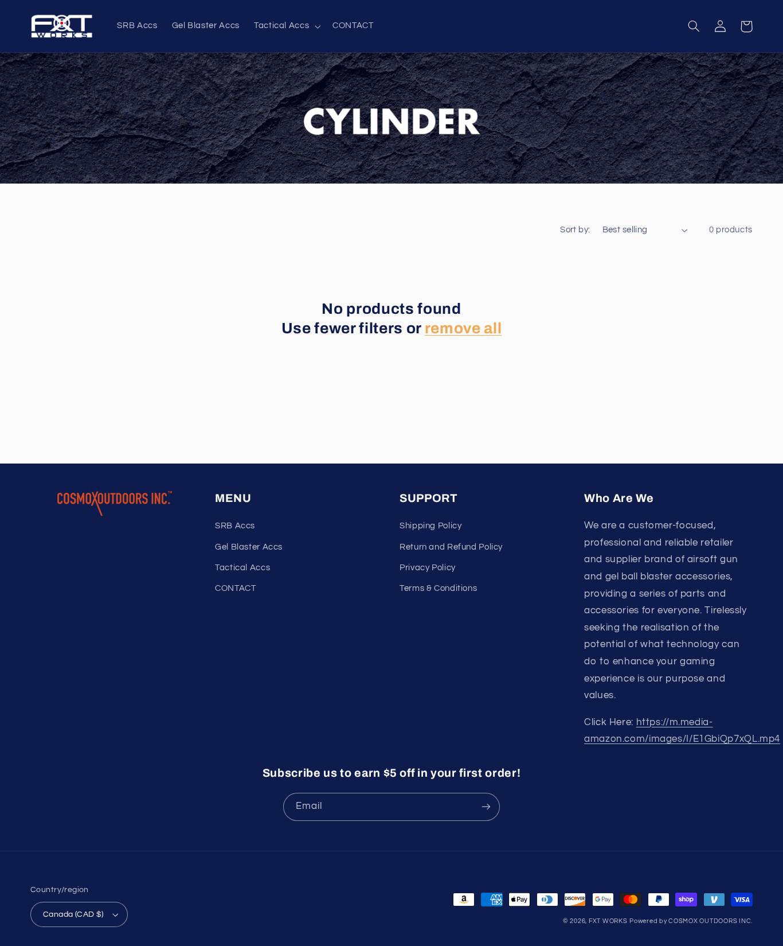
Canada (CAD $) (73, 914)
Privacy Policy (428, 567)
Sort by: (575, 229)
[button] (285, 26)
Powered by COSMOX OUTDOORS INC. (691, 921)
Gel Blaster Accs (249, 547)
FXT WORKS (608, 921)
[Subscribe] (486, 807)
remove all (463, 328)
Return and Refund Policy (451, 547)
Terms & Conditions (438, 588)
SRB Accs (235, 525)
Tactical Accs (242, 567)
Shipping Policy (430, 525)
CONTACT (235, 588)
